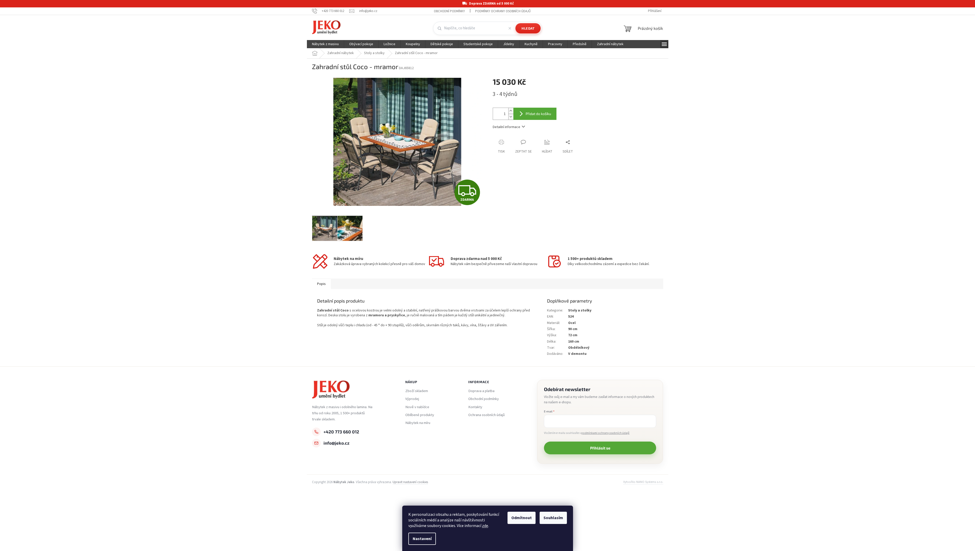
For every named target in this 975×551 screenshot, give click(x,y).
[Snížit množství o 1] (510, 117)
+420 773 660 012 (341, 431)
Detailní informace (506, 127)
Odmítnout (521, 518)
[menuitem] (325, 44)
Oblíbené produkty (419, 415)
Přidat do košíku (538, 113)
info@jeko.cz (336, 442)
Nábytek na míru (417, 422)
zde (485, 526)
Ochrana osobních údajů (486, 415)
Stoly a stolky (579, 310)
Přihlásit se (600, 448)
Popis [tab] (321, 283)
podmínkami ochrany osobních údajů (605, 433)
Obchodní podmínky (449, 11)
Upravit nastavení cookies (410, 482)
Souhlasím (553, 518)
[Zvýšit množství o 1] (510, 111)
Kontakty (475, 407)
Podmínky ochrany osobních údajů (503, 11)
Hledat (528, 28)
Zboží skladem (416, 391)
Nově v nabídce (417, 407)
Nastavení (422, 539)
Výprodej (412, 399)
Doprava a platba (481, 391)
